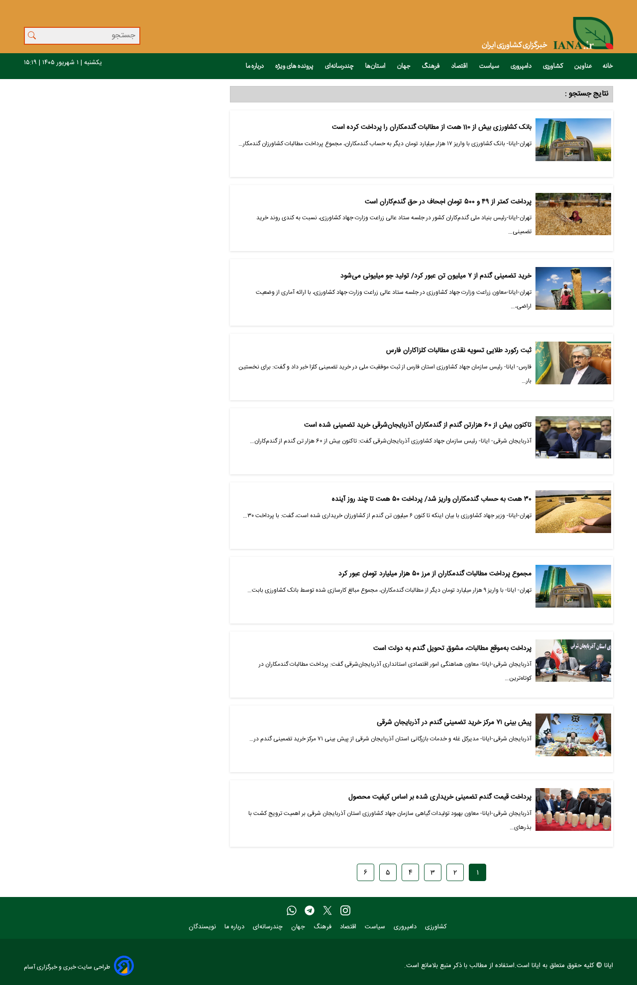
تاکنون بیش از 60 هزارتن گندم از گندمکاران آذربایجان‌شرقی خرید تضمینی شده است (417, 425)
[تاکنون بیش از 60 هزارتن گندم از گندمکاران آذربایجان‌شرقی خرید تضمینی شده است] (573, 441)
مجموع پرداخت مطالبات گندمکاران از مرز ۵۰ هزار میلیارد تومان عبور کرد (434, 574)
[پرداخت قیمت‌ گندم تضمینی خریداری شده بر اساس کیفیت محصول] (573, 813)
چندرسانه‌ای (340, 66)
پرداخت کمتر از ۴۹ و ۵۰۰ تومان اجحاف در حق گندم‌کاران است (448, 202)
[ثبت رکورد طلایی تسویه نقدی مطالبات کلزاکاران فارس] (573, 367)
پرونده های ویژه (295, 66)
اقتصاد (460, 66)
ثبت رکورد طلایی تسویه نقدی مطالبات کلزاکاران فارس (458, 351)
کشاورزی (553, 66)
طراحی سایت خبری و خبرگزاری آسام (67, 967)
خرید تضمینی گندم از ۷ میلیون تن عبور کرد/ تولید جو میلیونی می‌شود (435, 276)
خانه (608, 66)
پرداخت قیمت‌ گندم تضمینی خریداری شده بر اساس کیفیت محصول (439, 797)
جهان (404, 66)
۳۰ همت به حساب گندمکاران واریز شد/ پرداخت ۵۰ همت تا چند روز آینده (431, 499)
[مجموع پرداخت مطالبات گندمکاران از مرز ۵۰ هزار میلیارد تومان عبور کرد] (573, 590)
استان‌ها (376, 66)
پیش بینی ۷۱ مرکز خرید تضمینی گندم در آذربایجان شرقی (454, 722)
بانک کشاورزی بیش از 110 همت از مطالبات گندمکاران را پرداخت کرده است (431, 127)
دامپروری (521, 66)
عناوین (583, 66)
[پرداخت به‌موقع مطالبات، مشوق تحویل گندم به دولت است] (573, 664)
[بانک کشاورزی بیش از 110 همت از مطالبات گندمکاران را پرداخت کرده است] (573, 143)
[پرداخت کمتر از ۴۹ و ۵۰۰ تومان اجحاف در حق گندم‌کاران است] (573, 218)
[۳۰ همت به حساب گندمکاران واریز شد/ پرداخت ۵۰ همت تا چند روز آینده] (573, 515)
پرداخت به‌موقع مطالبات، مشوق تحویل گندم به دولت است (452, 648)
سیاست (489, 66)
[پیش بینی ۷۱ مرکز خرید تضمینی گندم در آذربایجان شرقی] (573, 739)
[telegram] (310, 911)
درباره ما (255, 66)
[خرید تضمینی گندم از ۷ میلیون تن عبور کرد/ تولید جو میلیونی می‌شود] (573, 292)
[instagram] (345, 911)
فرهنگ (431, 66)
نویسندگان (203, 927)
